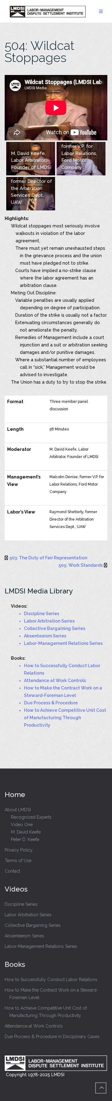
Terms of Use (18, 860)
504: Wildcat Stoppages (39, 51)
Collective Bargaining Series (33, 925)
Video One (22, 824)
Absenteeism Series (24, 935)
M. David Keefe (26, 832)
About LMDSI (18, 809)
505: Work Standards (80, 565)
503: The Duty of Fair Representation (48, 557)
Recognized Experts (31, 817)
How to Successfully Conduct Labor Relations (51, 979)
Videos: (19, 606)
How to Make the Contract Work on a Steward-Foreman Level (51, 994)
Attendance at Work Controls (34, 1026)
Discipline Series (21, 904)
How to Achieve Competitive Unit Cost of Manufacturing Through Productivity (46, 1012)
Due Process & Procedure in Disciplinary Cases (52, 1036)
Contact (12, 871)
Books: (18, 658)
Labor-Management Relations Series (41, 946)
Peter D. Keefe (25, 839)
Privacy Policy (19, 850)
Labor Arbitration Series (28, 914)
